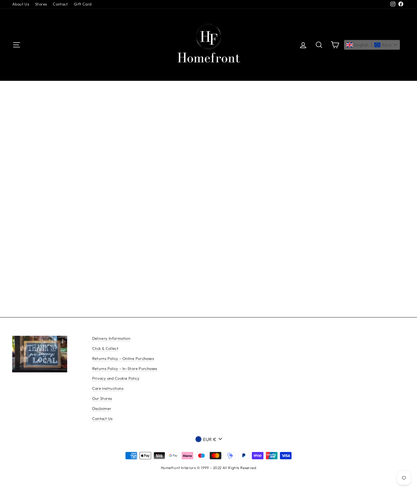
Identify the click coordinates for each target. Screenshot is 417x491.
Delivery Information (111, 338)
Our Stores (102, 398)
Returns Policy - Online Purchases (123, 358)
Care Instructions (107, 388)
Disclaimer (101, 408)
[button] (372, 45)
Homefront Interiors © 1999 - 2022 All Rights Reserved (208, 467)
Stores (41, 4)
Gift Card (82, 4)
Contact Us (102, 418)
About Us (20, 4)
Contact (60, 4)
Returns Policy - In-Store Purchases (124, 368)
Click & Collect (105, 348)
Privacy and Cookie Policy (116, 378)
